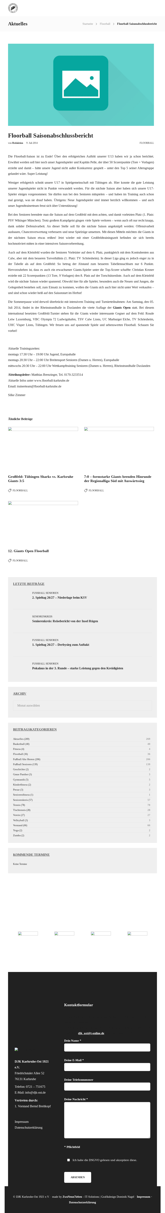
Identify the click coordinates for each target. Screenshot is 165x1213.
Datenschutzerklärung (28, 1127)
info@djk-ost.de (35, 1092)
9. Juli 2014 (32, 143)
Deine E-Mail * (74, 1060)
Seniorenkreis (42, 616)
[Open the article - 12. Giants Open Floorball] (43, 523)
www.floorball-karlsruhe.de (51, 380)
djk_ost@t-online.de (91, 1033)
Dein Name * (72, 1040)
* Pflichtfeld (72, 1147)
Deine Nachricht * (76, 1099)
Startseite (87, 23)
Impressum (22, 1121)
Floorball (105, 23)
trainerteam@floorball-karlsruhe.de (39, 386)
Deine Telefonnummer (78, 1079)
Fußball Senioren (45, 592)
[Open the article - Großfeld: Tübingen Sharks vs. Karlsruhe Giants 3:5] (43, 449)
